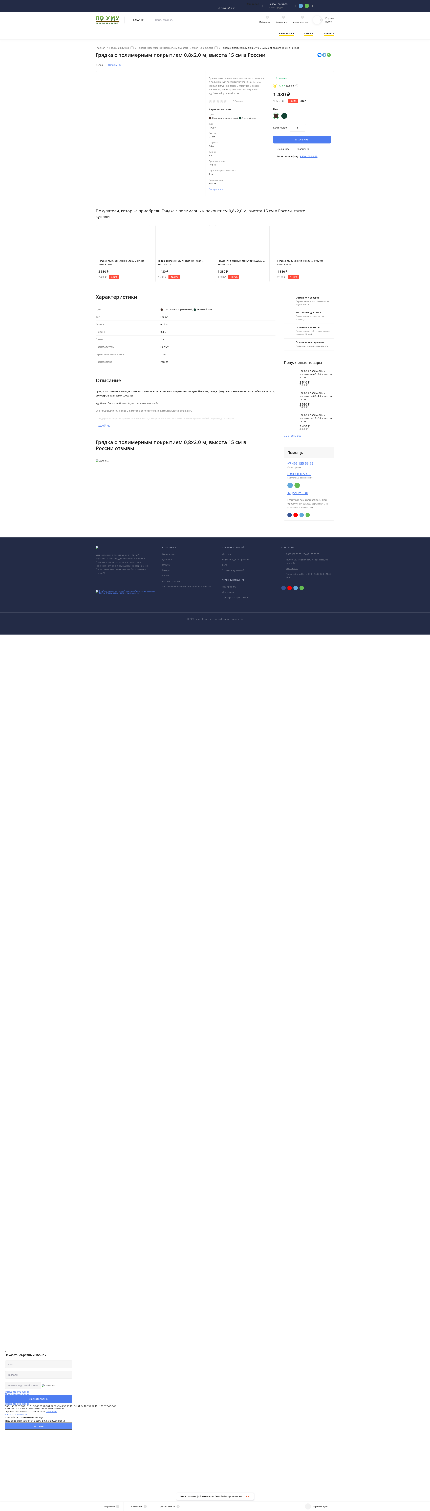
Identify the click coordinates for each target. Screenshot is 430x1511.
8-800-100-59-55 (278, 4)
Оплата (166, 564)
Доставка (167, 559)
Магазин (226, 554)
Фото (224, 564)
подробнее (103, 425)
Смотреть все (292, 435)
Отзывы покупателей (233, 570)
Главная (100, 48)
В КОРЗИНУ (302, 139)
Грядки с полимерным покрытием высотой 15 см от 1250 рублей (175, 48)
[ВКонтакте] (319, 55)
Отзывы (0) (114, 65)
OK (248, 1496)
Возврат (166, 570)
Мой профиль (229, 586)
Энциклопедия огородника (236, 559)
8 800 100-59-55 (299, 474)
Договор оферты (171, 581)
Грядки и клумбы (119, 48)
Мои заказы (228, 592)
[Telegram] (324, 55)
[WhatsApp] (329, 55)
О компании (168, 554)
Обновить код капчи (17, 1391)
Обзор (99, 65)
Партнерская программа (235, 597)
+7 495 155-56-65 (300, 463)
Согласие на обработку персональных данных (186, 586)
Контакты (167, 575)
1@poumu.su (297, 493)
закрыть (39, 1426)
